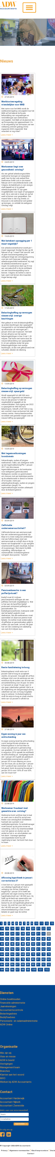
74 (2, 959)
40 (33, 938)
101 (40, 969)
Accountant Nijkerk (10, 1102)
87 (17, 964)
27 (17, 933)
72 (43, 954)
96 (12, 969)
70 (33, 954)
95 (7, 969)
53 (48, 943)
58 (22, 949)
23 (48, 928)
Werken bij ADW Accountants (15, 1081)
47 (17, 943)
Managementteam (10, 1067)
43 (48, 938)
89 (28, 964)
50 (33, 943)
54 (2, 949)
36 (12, 938)
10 (36, 923)
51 (38, 943)
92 (43, 964)
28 (22, 933)
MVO (2, 1078)
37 (17, 938)
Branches (5, 1071)
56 (12, 949)
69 (28, 954)
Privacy (4, 1151)
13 (52, 923)
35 (7, 938)
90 (33, 964)
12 (46, 923)
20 (33, 928)
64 (2, 954)
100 (34, 969)
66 (12, 954)
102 (47, 969)
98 (22, 969)
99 (28, 969)
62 (43, 949)
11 (41, 923)
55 (7, 949)
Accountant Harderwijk (12, 1098)
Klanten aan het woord (12, 1074)
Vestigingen (6, 1063)
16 (12, 928)
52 (43, 943)
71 (38, 954)
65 (7, 954)
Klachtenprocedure (39, 1151)
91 (38, 964)
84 (2, 964)
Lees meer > (7, 135)
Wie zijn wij (5, 1052)
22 (43, 928)
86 (12, 964)
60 (33, 949)
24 (2, 933)
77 (17, 959)
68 (22, 954)
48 (22, 943)
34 (2, 938)
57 (17, 949)
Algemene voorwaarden (19, 1151)
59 (28, 949)
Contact (6, 1092)
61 (38, 949)
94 (2, 969)
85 (7, 964)
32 (43, 933)
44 (2, 943)
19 (28, 928)
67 (17, 954)
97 (17, 969)
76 (12, 959)
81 (38, 959)
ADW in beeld (7, 1060)
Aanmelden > (21, 1124)
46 (12, 943)
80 (33, 959)
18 (22, 928)
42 (43, 938)
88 (22, 964)
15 (7, 928)
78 (22, 959)
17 (17, 928)
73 (48, 954)
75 (7, 959)
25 (7, 933)
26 (12, 933)
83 (48, 959)
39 (28, 938)
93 (48, 964)
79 (28, 959)
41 (38, 938)
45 (7, 943)
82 (43, 959)
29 (28, 933)
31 (38, 933)
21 (38, 928)
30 (33, 933)
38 (22, 938)
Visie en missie (8, 1056)
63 (48, 949)
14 (2, 928)
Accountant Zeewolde (12, 1105)
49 (28, 943)
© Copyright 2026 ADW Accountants (15, 1146)
